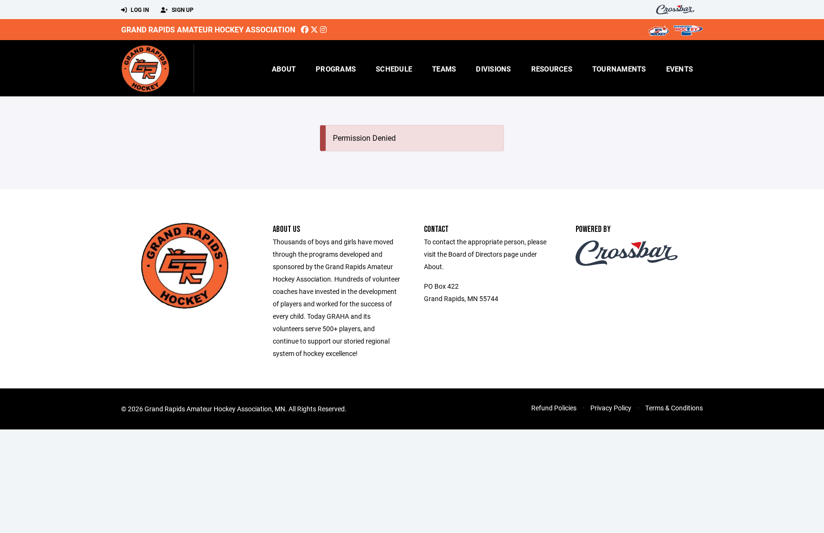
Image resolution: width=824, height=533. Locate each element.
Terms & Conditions (674, 407)
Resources (551, 68)
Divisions (493, 68)
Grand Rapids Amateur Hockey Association (208, 29)
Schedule (394, 68)
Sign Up (182, 9)
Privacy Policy (610, 407)
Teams (444, 68)
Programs (336, 68)
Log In (139, 9)
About (284, 68)
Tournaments (619, 68)
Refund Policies (554, 407)
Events (679, 68)
